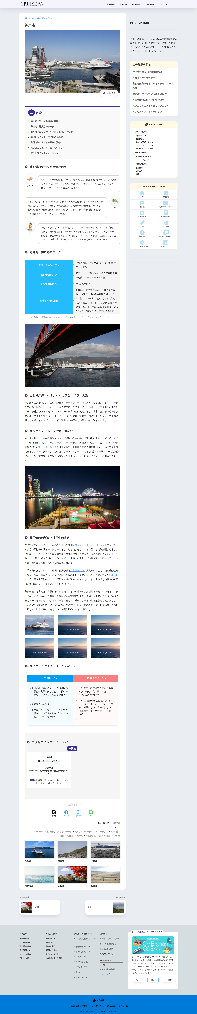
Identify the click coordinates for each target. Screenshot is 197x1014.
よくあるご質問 (107, 949)
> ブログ (164, 5)
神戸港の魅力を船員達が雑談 (44, 121)
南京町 (114, 575)
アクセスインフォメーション (44, 153)
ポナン (78, 972)
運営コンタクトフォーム (111, 939)
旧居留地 (63, 558)
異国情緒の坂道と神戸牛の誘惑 (46, 142)
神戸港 (117, 835)
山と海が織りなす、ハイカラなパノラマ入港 (52, 132)
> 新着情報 (111, 5)
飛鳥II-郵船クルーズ (83, 947)
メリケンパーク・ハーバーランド (90, 545)
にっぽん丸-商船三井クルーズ (86, 940)
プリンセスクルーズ (83, 952)
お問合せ (153, 980)
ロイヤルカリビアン (83, 962)
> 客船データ (136, 5)
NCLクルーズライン (83, 967)
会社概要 (168, 980)
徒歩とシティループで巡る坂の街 (47, 137)
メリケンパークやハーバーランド (92, 831)
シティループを (51, 447)
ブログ (137, 980)
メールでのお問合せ (109, 944)
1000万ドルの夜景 (45, 831)
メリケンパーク (64, 831)
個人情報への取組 (108, 969)
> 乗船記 (123, 5)
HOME (100, 1000)
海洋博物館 (104, 835)
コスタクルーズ (81, 977)
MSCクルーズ (81, 957)
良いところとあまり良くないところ (48, 147)
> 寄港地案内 (151, 5)
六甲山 (115, 831)
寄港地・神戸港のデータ (42, 126)
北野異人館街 (77, 570)
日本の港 (116, 823)
